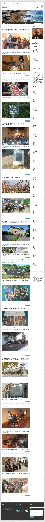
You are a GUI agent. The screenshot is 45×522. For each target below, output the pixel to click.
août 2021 (34, 154)
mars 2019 (34, 187)
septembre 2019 (35, 180)
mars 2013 (34, 264)
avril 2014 (34, 253)
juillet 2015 (34, 237)
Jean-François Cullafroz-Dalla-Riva (7, 52)
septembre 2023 (35, 126)
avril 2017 (34, 213)
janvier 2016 (34, 230)
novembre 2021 (35, 151)
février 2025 (34, 107)
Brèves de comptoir (35, 49)
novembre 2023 (35, 124)
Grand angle (34, 58)
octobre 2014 (34, 246)
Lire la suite (33, 44)
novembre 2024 (35, 110)
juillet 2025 (34, 101)
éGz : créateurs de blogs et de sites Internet (38, 277)
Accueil (4, 23)
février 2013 (34, 265)
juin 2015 (34, 238)
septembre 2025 (35, 99)
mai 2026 (34, 90)
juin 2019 (34, 184)
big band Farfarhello (11, 73)
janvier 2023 (34, 135)
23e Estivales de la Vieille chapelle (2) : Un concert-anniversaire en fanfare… (13, 124)
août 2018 (34, 195)
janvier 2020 (34, 176)
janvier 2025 (34, 108)
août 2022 (34, 141)
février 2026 (34, 93)
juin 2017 (34, 211)
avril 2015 (34, 240)
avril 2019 (34, 186)
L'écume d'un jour (10, 3)
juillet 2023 (34, 128)
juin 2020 (34, 170)
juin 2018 (34, 197)
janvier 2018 (34, 203)
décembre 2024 (35, 109)
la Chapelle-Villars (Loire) (16, 171)
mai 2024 (34, 117)
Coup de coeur (13, 406)
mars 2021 (34, 160)
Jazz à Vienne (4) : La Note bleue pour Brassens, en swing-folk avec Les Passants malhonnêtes (16, 404)
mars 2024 (34, 119)
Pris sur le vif (23, 23)
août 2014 (34, 248)
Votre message (32, 508)
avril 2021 (34, 159)
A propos (29, 23)
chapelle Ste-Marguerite (25, 171)
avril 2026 (34, 91)
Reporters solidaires (35, 286)
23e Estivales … (23, 73)
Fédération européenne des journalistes (37, 280)
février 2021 (34, 161)
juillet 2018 (34, 196)
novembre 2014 (35, 245)
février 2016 (34, 229)
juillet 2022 (34, 142)
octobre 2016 (34, 220)
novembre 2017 (35, 205)
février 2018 (34, 202)
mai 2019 (34, 185)
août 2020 (34, 168)
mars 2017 (34, 214)
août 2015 (34, 236)
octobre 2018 (34, 193)
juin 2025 (34, 102)
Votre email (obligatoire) (33, 505)
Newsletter (34, 61)
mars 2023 (34, 133)
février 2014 (34, 255)
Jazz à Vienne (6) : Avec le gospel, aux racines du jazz (14, 308)
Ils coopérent (34, 59)
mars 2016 (34, 228)
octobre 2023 (34, 125)
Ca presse (13, 80)
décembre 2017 (35, 204)
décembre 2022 (35, 136)
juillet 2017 (34, 210)
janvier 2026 (34, 94)
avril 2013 (34, 263)
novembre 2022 (35, 137)
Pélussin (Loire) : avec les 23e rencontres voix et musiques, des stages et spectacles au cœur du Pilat (15, 222)
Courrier (3, 53)
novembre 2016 (35, 219)
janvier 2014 (34, 256)
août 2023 (34, 127)
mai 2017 (34, 212)
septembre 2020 (35, 167)
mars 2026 (34, 92)
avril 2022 (34, 145)
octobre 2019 (34, 179)
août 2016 (34, 222)
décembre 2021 (35, 150)
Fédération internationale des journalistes (38, 281)
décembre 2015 (35, 231)
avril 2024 (34, 118)
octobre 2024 (34, 111)
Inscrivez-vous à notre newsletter (6, 6)
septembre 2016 (35, 221)
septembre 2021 (35, 153)
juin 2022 (34, 143)
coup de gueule (35, 53)
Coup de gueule (35, 52)
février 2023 (34, 134)
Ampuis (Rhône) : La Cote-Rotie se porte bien (12, 177)
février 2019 (34, 188)
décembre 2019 (35, 177)
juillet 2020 (34, 169)
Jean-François (9, 80)
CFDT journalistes (35, 276)
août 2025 (34, 100)
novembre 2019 (35, 178)
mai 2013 (34, 262)
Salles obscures (35, 66)
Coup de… (8, 23)
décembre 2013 (35, 257)
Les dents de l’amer (15, 23)
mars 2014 (34, 254)
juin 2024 (34, 116)
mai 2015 (34, 239)
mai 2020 (34, 171)
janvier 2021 (34, 162)
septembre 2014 (35, 247)
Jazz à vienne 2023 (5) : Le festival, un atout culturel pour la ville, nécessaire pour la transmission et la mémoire (15, 359)
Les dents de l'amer (35, 60)
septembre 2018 (35, 194)
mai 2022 (34, 144)
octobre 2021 (34, 152)
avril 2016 (34, 227)
